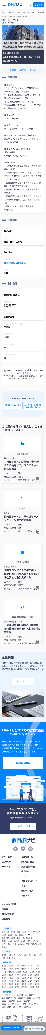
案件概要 (13, 70)
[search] (29, 4)
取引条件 (33, 70)
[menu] (4, 4)
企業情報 (23, 70)
